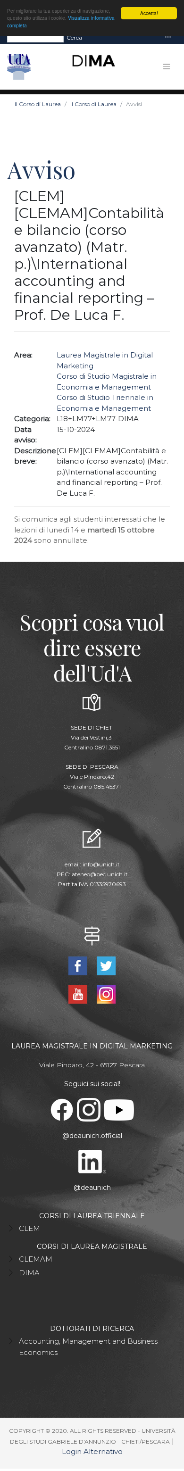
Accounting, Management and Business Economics (88, 1347)
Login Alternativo (92, 1451)
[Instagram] (106, 993)
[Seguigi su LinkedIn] (92, 1161)
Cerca (74, 37)
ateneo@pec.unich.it (100, 874)
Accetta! (149, 13)
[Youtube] (79, 993)
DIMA (29, 1272)
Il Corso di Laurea (38, 104)
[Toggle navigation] (168, 37)
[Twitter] (106, 965)
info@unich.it (101, 864)
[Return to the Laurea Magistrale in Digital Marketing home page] (90, 67)
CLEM (29, 1228)
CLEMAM (35, 1259)
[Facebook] (79, 965)
